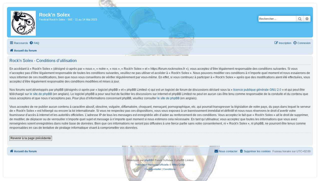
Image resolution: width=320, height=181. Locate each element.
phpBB (148, 160)
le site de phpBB (41, 94)
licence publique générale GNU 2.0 (257, 90)
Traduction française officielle (152, 164)
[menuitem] (34, 43)
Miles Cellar (178, 164)
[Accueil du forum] (23, 22)
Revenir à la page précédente (30, 138)
